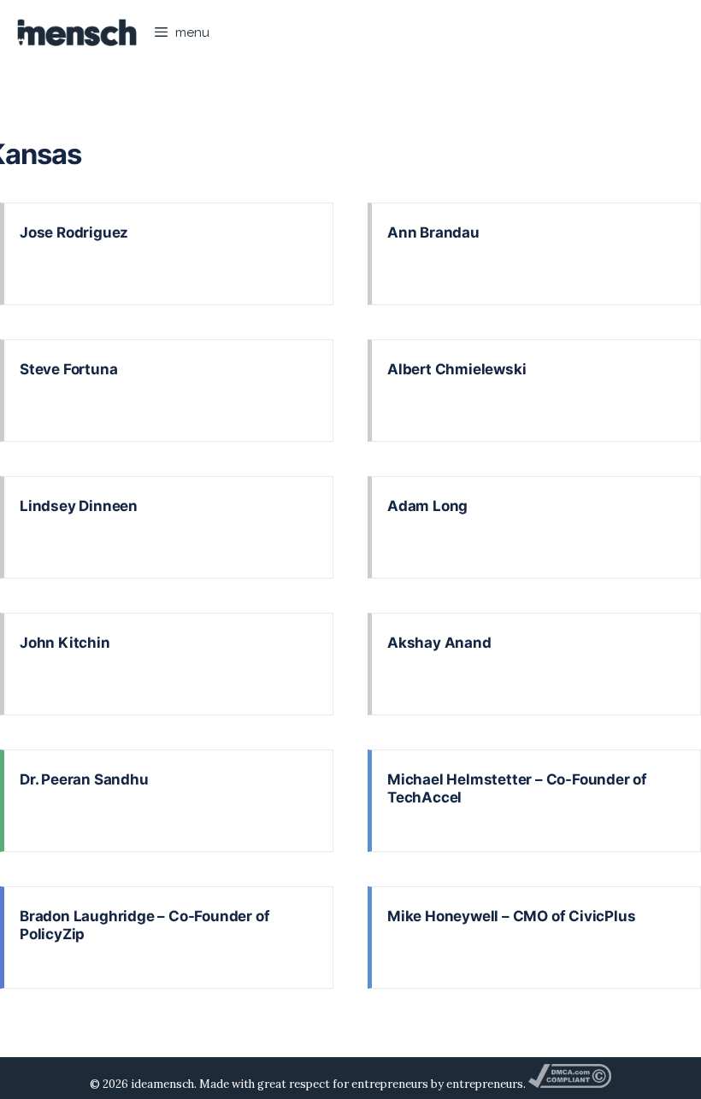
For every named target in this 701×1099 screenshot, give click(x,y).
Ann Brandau (433, 232)
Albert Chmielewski (456, 369)
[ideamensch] (77, 32)
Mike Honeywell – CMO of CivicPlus (511, 916)
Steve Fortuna (68, 369)
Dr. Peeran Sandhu (84, 779)
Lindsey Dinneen (79, 505)
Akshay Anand (439, 642)
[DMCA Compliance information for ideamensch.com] (569, 1084)
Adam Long (427, 505)
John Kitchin (65, 642)
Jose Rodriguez (74, 232)
